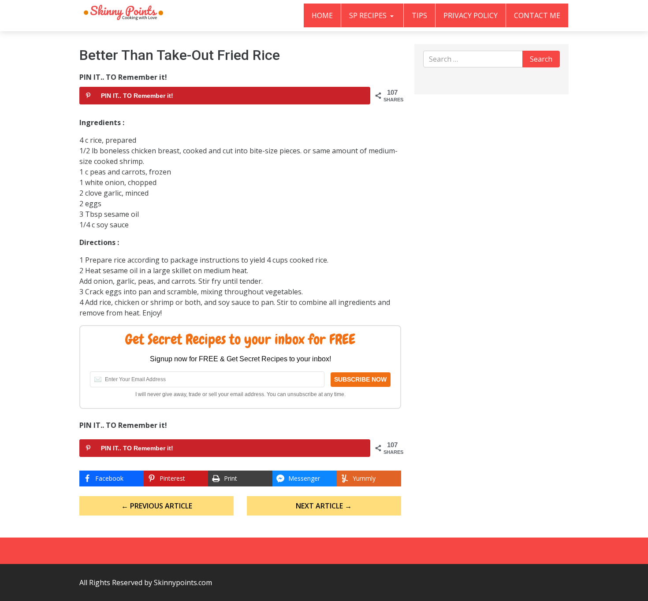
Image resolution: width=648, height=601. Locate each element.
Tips (419, 15)
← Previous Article (156, 506)
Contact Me (537, 15)
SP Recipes (368, 15)
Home (322, 15)
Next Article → (324, 506)
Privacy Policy (470, 15)
